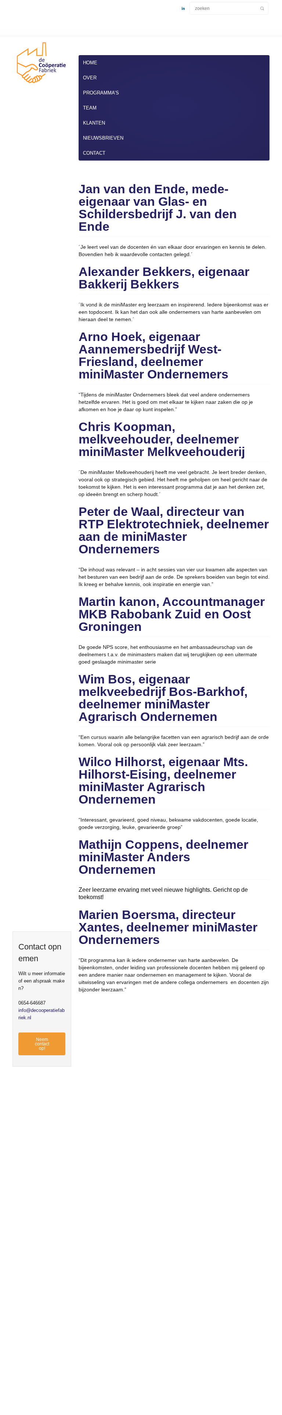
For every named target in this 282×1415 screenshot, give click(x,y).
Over (90, 77)
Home (90, 62)
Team (90, 108)
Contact (94, 153)
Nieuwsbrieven (103, 138)
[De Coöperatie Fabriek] (40, 84)
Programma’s (101, 93)
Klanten (94, 123)
